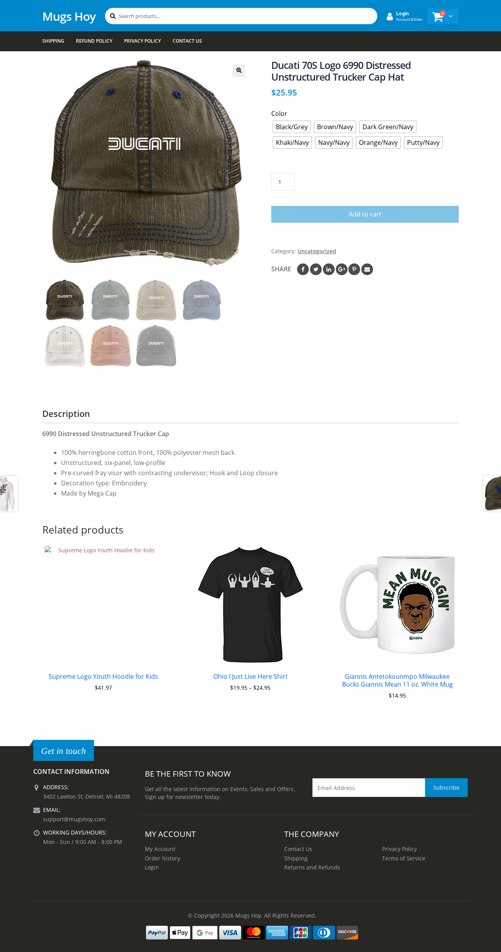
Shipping (53, 41)
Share (281, 269)
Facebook (303, 269)
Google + (342, 269)
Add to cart (365, 214)
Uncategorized (316, 251)
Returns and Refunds (312, 867)
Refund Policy (94, 41)
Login (152, 867)
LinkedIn (329, 269)
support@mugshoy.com (74, 819)
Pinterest (354, 269)
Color (279, 113)
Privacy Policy (142, 41)
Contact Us (187, 41)
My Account (160, 849)
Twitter (316, 269)
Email (367, 269)
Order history (162, 858)
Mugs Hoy (69, 16)
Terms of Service (403, 858)
